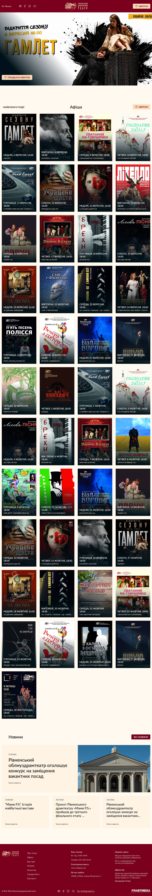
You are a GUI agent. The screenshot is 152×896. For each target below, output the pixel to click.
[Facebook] (25, 6)
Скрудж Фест (33, 874)
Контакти (31, 878)
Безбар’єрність (87, 891)
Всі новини (141, 737)
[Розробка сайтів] (141, 891)
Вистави (31, 861)
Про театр (32, 853)
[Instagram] (29, 6)
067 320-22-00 (85, 860)
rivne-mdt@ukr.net (78, 868)
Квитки (143, 107)
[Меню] (6, 6)
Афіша (30, 857)
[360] (20, 6)
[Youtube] (35, 6)
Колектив (31, 870)
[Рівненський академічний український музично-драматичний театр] (76, 6)
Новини (30, 866)
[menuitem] (20, 6)
